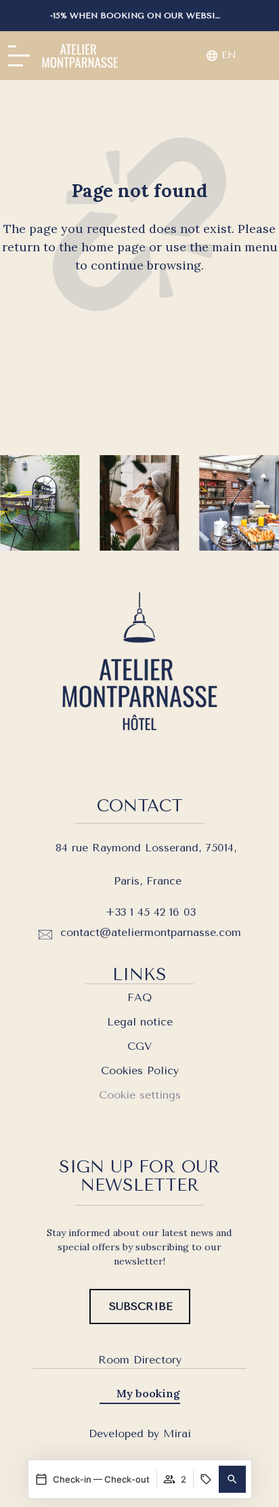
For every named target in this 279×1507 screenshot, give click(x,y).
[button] (232, 1479)
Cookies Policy (140, 1070)
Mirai (177, 1433)
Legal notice (140, 1021)
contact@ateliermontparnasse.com (150, 932)
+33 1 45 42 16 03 (150, 912)
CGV (139, 1046)
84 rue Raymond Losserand (127, 847)
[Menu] (19, 55)
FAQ (139, 997)
